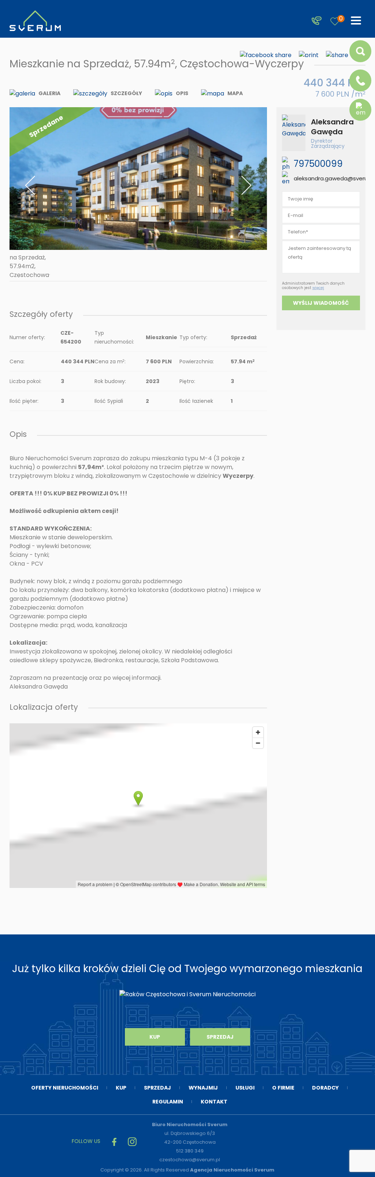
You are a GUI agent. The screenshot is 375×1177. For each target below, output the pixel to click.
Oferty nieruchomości (64, 1087)
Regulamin (167, 1101)
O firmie (283, 1087)
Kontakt (214, 1101)
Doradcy (325, 1087)
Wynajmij (203, 1087)
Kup (154, 1037)
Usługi (245, 1087)
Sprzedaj (220, 1037)
